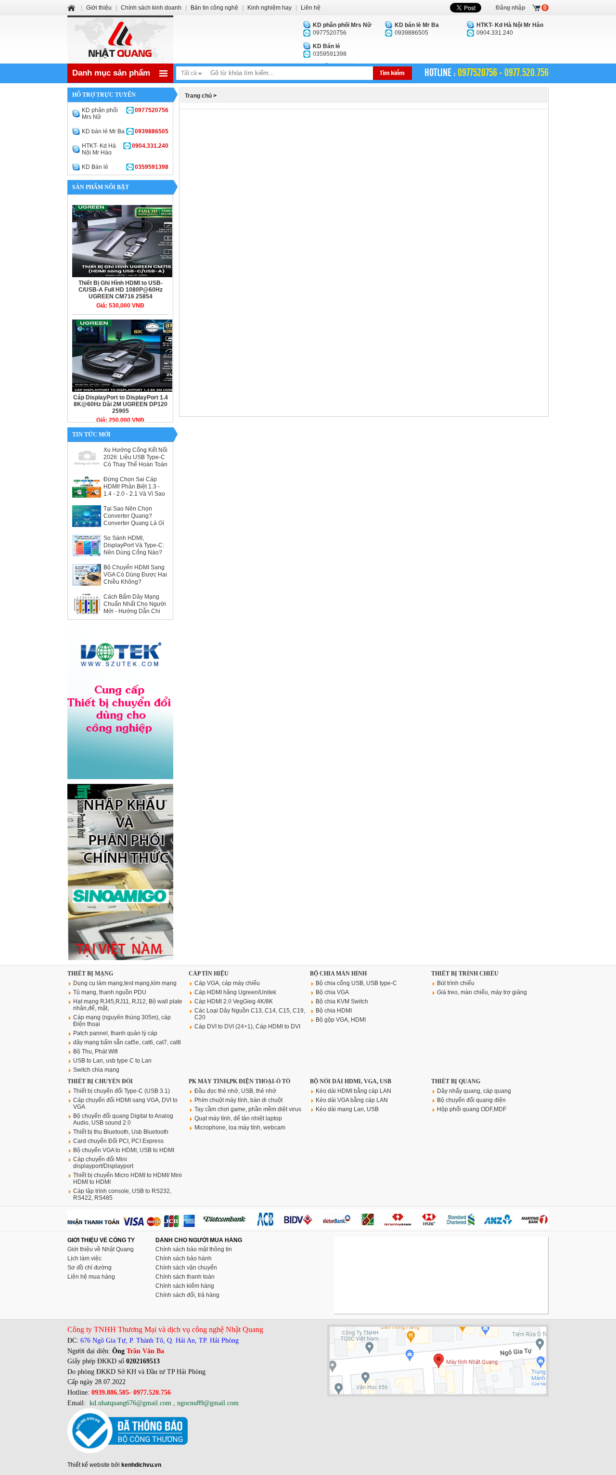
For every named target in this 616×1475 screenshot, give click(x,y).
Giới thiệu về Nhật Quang (100, 1249)
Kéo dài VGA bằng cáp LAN (352, 1100)
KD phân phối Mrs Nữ (125, 113)
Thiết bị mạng (90, 973)
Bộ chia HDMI (334, 1010)
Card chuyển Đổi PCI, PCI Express (118, 1141)
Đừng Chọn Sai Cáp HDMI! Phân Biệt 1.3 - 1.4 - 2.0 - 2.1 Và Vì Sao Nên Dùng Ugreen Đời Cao (134, 494)
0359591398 (329, 50)
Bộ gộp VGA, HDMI (341, 1019)
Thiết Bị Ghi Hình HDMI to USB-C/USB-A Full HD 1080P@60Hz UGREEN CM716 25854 (120, 290)
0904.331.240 (509, 29)
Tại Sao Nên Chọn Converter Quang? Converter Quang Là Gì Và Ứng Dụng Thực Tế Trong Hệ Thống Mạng (133, 523)
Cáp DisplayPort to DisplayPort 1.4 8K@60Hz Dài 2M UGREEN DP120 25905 (120, 404)
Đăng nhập (510, 7)
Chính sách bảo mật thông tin (193, 1249)
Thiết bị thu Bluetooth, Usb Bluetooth (120, 1132)
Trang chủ (198, 95)
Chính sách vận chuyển (186, 1267)
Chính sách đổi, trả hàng (187, 1295)
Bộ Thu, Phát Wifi (95, 1051)
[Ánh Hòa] (72, 7)
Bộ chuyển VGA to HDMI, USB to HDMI (123, 1150)
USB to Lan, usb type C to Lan (112, 1060)
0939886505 (417, 29)
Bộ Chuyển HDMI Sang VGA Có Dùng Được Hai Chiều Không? (135, 574)
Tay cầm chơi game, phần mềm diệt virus (247, 1109)
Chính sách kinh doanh (151, 7)
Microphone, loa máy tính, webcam (239, 1127)
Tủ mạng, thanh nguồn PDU (109, 992)
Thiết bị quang (455, 1081)
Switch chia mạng (96, 1069)
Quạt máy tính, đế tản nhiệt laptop (238, 1118)
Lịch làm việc (84, 1258)
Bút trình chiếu (456, 983)
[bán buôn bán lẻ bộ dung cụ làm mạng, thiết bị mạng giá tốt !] (308, 1226)
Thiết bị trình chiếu (465, 973)
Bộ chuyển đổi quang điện (471, 1100)
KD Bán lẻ (125, 167)
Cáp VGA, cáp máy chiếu (227, 983)
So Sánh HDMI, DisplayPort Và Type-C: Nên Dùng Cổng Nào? (133, 545)
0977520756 (342, 29)
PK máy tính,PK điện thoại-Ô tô (239, 1081)
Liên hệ (311, 7)
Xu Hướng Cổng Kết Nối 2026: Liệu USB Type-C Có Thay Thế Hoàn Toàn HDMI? (135, 461)
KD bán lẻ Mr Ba (125, 131)
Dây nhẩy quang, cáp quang (474, 1091)
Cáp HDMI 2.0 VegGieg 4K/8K (233, 1001)
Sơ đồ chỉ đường (89, 1267)
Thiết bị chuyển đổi (100, 1081)
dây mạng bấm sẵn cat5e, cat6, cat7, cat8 (127, 1042)
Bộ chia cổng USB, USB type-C (356, 983)
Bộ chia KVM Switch (342, 1001)
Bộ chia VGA (332, 992)
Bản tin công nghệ (214, 7)
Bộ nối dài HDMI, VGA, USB (350, 1081)
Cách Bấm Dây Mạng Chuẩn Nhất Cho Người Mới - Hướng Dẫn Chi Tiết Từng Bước (134, 607)
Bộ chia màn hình (338, 973)
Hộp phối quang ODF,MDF (471, 1109)
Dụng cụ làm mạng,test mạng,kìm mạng (125, 983)
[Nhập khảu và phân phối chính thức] (120, 958)
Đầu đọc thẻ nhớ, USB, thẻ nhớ (235, 1091)
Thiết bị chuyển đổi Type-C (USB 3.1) (121, 1091)
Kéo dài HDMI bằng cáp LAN (353, 1091)
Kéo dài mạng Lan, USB (347, 1109)
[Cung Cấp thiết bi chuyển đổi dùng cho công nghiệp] (120, 777)
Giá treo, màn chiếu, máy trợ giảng (482, 992)
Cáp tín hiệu (209, 973)
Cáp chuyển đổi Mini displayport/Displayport (103, 1162)
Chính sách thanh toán (185, 1276)
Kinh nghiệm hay (269, 7)
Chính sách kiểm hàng (184, 1286)
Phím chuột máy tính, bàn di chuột (238, 1100)
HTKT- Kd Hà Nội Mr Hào (125, 149)
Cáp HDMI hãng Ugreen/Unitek (235, 992)
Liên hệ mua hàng (91, 1276)
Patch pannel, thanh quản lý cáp (115, 1033)
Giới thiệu (99, 7)
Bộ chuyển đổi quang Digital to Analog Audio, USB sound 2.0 (123, 1119)
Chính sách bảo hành (183, 1258)
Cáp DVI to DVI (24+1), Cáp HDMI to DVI (247, 1026)
